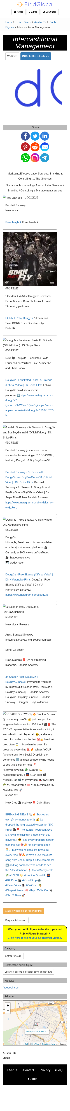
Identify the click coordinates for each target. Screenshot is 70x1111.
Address (13, 56)
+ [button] (8, 1005)
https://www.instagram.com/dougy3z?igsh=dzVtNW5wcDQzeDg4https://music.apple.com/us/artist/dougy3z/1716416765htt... (29, 405)
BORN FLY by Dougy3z (19, 318)
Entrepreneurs (13, 955)
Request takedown (15, 920)
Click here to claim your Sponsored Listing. (35, 937)
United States (23, 22)
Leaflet (25, 1043)
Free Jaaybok (13, 222)
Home (19, 11)
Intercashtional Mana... (37, 1031)
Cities (33, 11)
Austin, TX (40, 22)
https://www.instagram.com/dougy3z (26, 594)
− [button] (8, 1011)
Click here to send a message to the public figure (28, 972)
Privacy (45, 1070)
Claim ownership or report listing (23, 910)
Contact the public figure (37, 56)
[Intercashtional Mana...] (36, 1024)
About (13, 1070)
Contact (28, 1070)
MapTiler (35, 1043)
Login (34, 1078)
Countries (50, 11)
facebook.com (11, 987)
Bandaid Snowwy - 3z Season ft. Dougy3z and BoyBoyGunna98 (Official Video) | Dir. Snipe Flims (28, 477)
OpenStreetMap (48, 1043)
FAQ (59, 1070)
